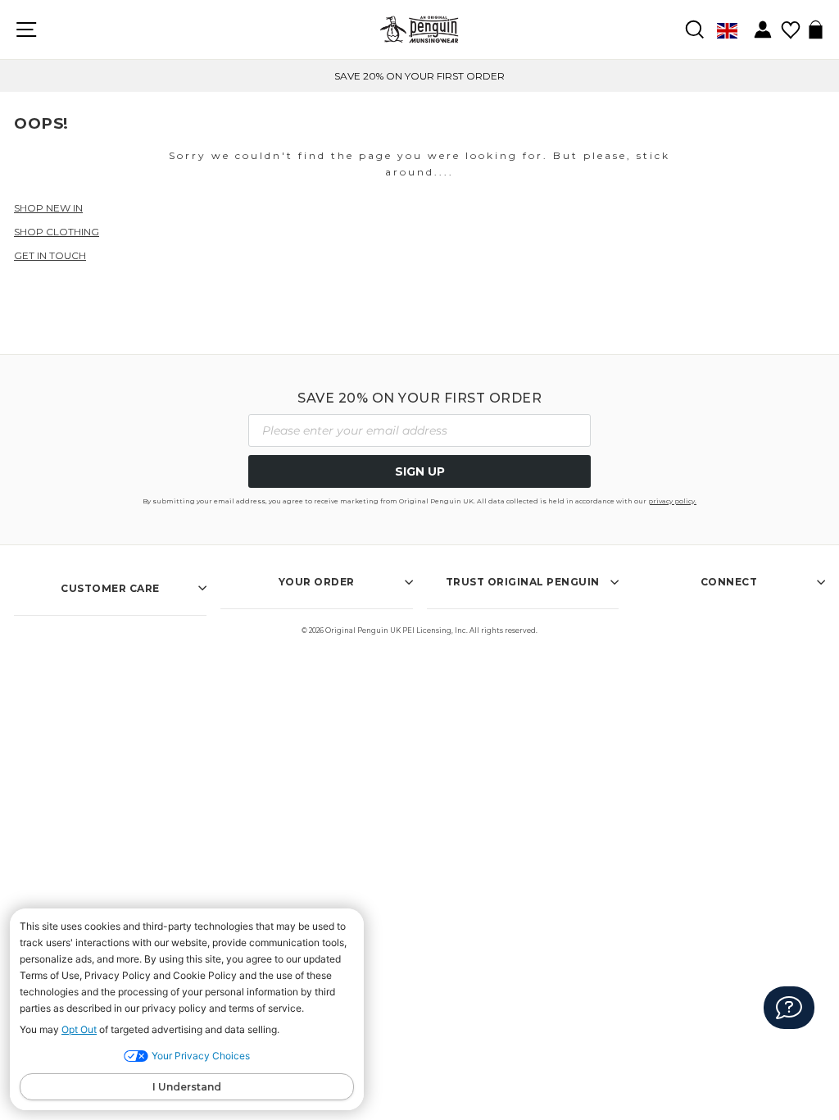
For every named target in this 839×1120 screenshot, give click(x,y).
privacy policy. (672, 501)
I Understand (186, 1087)
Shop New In (48, 208)
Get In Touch (50, 255)
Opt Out (79, 1029)
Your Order (317, 582)
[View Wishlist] (790, 24)
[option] (419, 76)
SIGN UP (420, 471)
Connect (729, 582)
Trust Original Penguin (523, 582)
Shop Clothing (56, 231)
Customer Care (110, 588)
